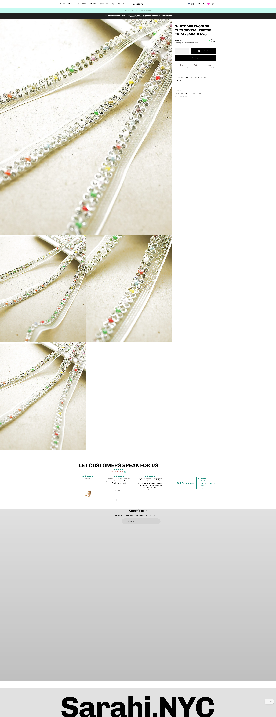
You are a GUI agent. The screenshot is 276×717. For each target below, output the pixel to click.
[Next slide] (213, 10)
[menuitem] (62, 4)
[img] (118, 469)
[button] (116, 500)
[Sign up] (151, 521)
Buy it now (195, 58)
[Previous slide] (61, 10)
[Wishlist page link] (208, 4)
